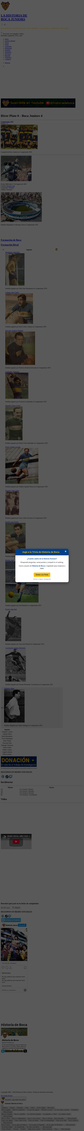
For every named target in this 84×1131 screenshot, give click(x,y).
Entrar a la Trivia (42, 575)
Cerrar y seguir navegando (42, 579)
